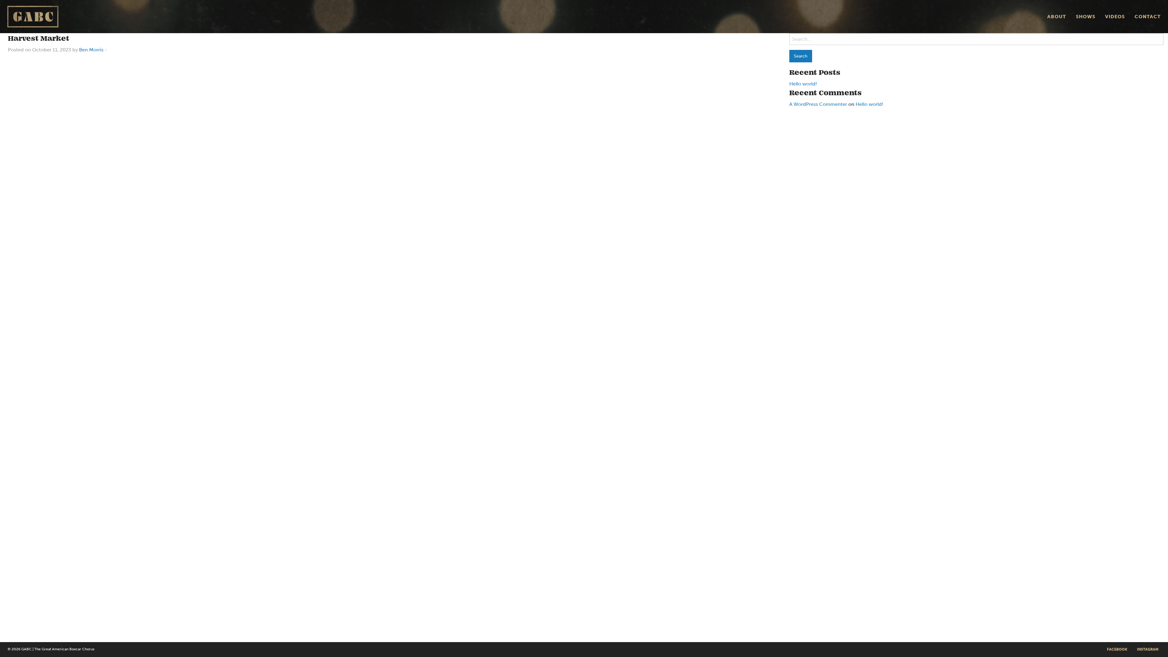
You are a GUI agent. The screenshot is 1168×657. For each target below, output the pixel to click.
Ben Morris (91, 50)
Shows (1085, 16)
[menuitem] (1056, 16)
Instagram (1148, 649)
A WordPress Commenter (818, 104)
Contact (1148, 16)
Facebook (1117, 649)
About (1056, 16)
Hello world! (803, 84)
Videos (1115, 16)
